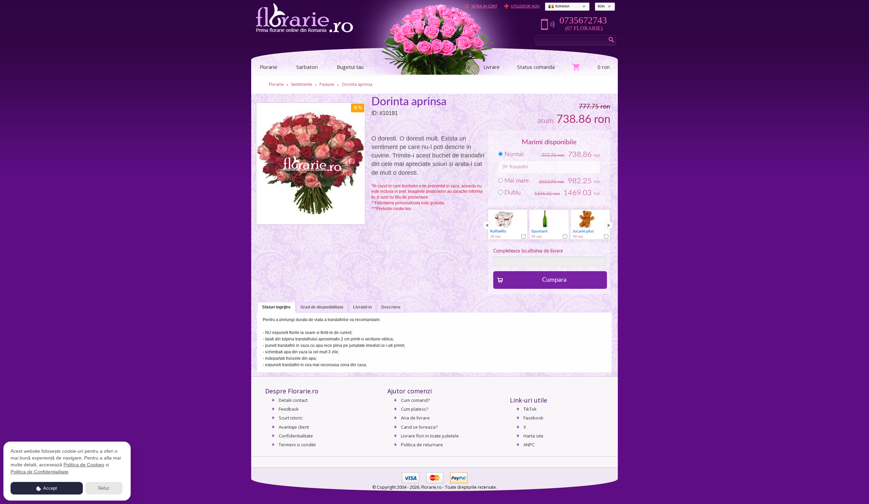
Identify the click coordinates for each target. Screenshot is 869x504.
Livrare (491, 66)
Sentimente (301, 84)
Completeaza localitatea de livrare (528, 251)
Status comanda (536, 66)
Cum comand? (415, 400)
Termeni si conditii (297, 445)
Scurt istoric (290, 418)
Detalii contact (293, 400)
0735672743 (583, 20)
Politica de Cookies (83, 464)
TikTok (530, 409)
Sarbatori (307, 66)
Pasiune (326, 84)
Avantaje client (294, 427)
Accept (49, 488)
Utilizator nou (525, 6)
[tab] (276, 307)
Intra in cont (484, 6)
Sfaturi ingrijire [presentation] (276, 307)
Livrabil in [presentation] (362, 307)
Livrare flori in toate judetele (430, 436)
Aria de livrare (415, 418)
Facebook (533, 418)
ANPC (529, 445)
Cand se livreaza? (419, 427)
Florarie (276, 84)
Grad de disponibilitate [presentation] (322, 307)
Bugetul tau (350, 66)
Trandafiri (518, 167)
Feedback (289, 409)
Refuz (104, 488)
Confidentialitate (296, 436)
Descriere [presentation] (391, 307)
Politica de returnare (422, 445)
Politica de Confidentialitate (40, 471)
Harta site (533, 436)
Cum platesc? (414, 409)
